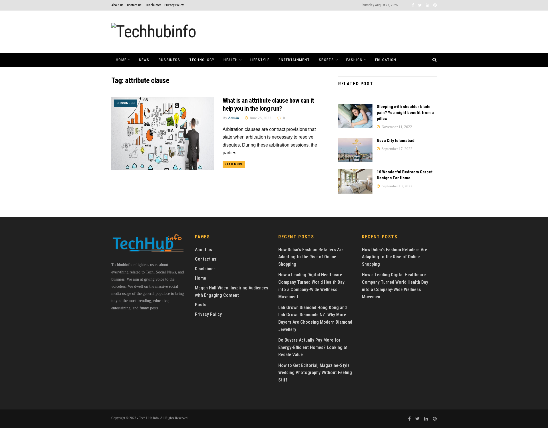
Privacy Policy (174, 5)
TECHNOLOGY (201, 60)
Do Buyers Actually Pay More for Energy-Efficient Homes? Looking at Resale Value (313, 347)
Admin (233, 118)
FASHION (354, 60)
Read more (234, 164)
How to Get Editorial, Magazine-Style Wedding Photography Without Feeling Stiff (315, 373)
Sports (326, 60)
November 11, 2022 (396, 127)
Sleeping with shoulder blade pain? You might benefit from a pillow (405, 112)
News (144, 60)
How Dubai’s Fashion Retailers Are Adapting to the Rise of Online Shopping (311, 257)
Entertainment (294, 60)
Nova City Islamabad (395, 140)
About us (117, 5)
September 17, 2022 (396, 149)
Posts (200, 304)
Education (385, 60)
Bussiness (169, 60)
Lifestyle (260, 60)
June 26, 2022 (260, 118)
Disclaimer (153, 5)
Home (121, 60)
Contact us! (134, 5)
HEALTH (230, 60)
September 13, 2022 (396, 186)
